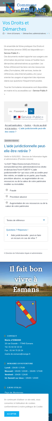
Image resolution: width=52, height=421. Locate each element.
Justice (27, 125)
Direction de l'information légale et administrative (24, 253)
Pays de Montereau (14, 392)
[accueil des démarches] (26, 104)
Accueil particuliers (13, 125)
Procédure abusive (18, 197)
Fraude (12, 190)
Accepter (11, 414)
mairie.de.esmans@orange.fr (17, 354)
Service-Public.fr (11, 53)
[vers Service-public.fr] (28, 118)
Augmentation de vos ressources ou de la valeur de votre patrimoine (26, 204)
